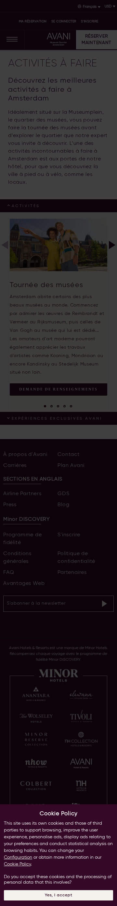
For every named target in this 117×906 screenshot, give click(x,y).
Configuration (18, 857)
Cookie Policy (17, 864)
